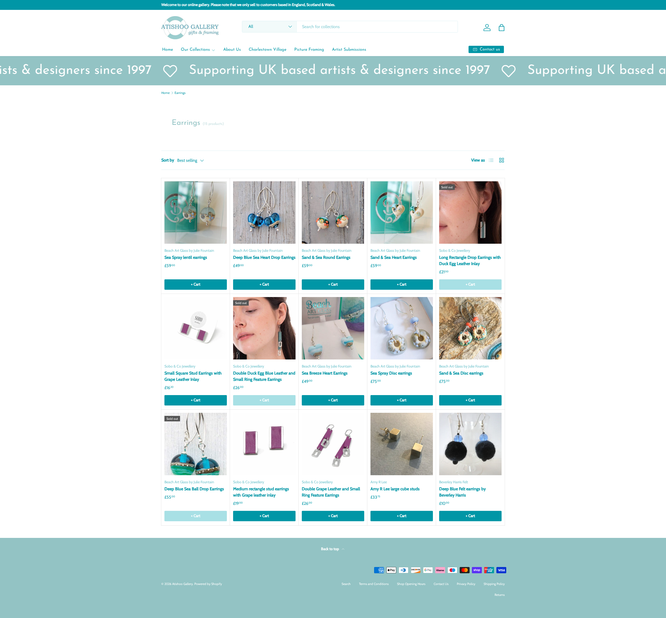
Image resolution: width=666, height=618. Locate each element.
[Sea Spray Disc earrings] (401, 328)
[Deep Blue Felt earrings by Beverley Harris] (470, 444)
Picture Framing (309, 50)
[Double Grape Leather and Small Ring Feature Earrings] (333, 444)
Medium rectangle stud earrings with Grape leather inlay (261, 492)
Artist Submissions (349, 50)
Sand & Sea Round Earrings (326, 257)
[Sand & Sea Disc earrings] (470, 328)
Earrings (180, 92)
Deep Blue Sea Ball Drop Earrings (194, 488)
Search (346, 584)
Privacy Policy (466, 584)
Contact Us (441, 584)
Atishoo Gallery (182, 584)
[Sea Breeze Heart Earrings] (333, 328)
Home (167, 50)
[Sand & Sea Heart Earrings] (401, 212)
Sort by (167, 160)
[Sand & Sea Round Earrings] (333, 212)
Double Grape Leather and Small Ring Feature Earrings (331, 492)
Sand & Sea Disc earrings (461, 373)
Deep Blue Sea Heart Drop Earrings (264, 257)
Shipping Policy (494, 584)
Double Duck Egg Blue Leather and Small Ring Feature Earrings (264, 376)
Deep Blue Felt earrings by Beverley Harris (462, 492)
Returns (500, 595)
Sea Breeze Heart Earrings (325, 373)
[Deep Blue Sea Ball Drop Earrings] (195, 444)
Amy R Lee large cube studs (395, 488)
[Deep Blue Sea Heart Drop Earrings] (264, 212)
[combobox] (349, 26)
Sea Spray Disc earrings (391, 373)
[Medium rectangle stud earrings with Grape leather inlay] (264, 444)
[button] (501, 27)
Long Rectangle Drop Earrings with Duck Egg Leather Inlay (470, 260)
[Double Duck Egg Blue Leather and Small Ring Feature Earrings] (264, 328)
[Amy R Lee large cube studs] (401, 444)
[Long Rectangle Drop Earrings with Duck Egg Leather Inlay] (470, 212)
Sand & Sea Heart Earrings (393, 257)
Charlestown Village (267, 50)
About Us (232, 50)
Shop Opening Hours (411, 584)
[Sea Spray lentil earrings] (195, 212)
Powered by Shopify (208, 584)
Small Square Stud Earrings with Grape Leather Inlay (193, 376)
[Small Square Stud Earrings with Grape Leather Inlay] (195, 328)
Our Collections (195, 50)
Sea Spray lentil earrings (185, 257)
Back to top (330, 548)
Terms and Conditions (374, 584)
